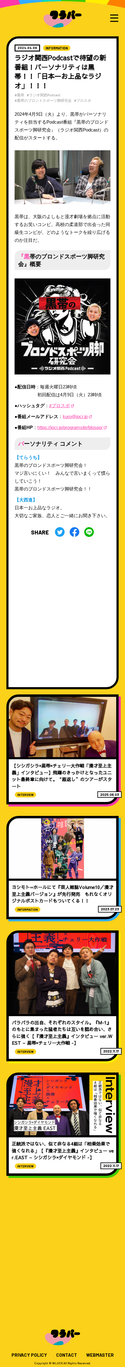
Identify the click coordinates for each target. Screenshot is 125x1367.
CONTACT (66, 1355)
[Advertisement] (62, 610)
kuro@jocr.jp (75, 416)
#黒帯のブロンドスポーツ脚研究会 (43, 100)
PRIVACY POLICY (29, 1355)
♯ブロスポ (59, 405)
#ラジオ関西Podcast (43, 95)
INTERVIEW (25, 795)
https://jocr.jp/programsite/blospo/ (70, 427)
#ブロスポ (82, 100)
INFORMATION (57, 48)
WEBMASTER (100, 1355)
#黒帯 (19, 95)
